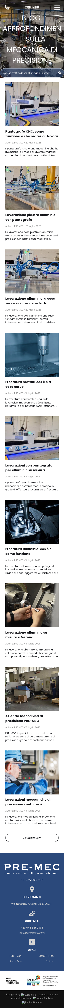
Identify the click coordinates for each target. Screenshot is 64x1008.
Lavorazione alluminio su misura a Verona (26, 634)
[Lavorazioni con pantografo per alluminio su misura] (31, 438)
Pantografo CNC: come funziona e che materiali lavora (31, 133)
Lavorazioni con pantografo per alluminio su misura (28, 467)
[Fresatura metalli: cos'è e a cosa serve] (31, 355)
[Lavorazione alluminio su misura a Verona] (31, 605)
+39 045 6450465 (32, 927)
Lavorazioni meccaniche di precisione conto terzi (27, 801)
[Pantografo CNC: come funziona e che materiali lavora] (31, 104)
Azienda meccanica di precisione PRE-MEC (24, 718)
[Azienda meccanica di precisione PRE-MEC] (31, 689)
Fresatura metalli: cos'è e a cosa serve (28, 384)
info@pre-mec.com (32, 932)
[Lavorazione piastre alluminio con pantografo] (31, 188)
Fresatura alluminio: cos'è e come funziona (28, 551)
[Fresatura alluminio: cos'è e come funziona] (31, 522)
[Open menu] (57, 7)
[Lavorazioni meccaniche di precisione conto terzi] (31, 772)
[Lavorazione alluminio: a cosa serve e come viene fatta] (31, 271)
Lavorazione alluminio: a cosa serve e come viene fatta (30, 300)
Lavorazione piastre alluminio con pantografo (30, 217)
